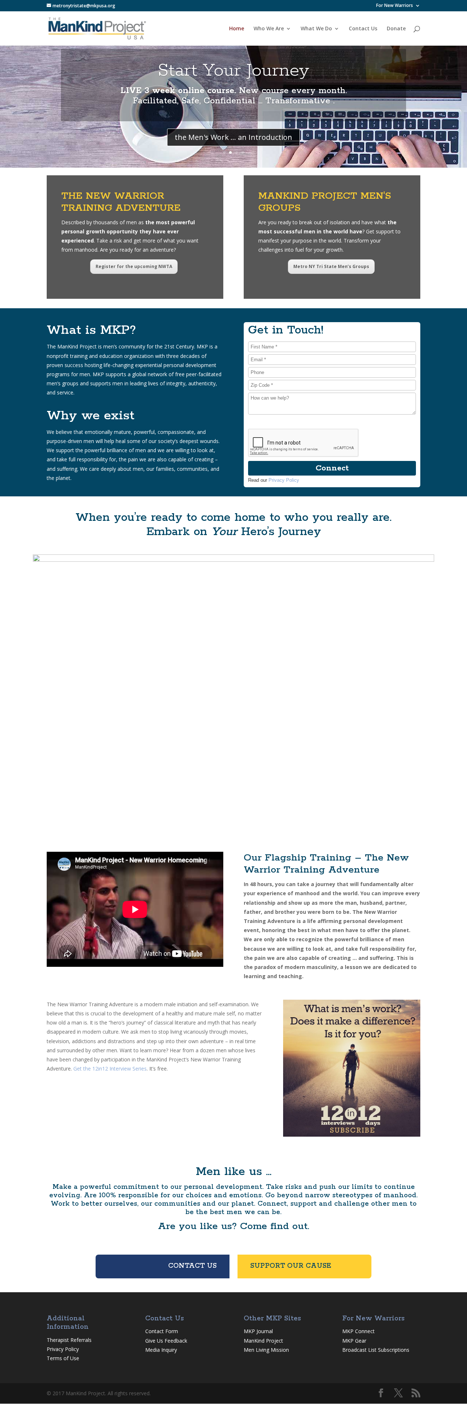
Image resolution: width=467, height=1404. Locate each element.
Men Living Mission (266, 1349)
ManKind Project (263, 1340)
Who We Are (269, 29)
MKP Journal (258, 1331)
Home (236, 29)
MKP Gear (354, 1340)
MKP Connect (358, 1331)
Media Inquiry (161, 1349)
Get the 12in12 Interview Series (110, 1068)
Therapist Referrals (70, 1339)
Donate (396, 29)
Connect (332, 468)
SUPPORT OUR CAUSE (290, 1266)
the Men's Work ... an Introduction (233, 137)
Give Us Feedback (166, 1340)
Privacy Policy (284, 480)
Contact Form (161, 1331)
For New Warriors (394, 5)
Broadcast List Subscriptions (375, 1349)
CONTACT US (192, 1266)
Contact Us (363, 29)
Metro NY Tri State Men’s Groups (331, 266)
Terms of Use (63, 1358)
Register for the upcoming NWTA (134, 266)
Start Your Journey (233, 70)
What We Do (316, 29)
